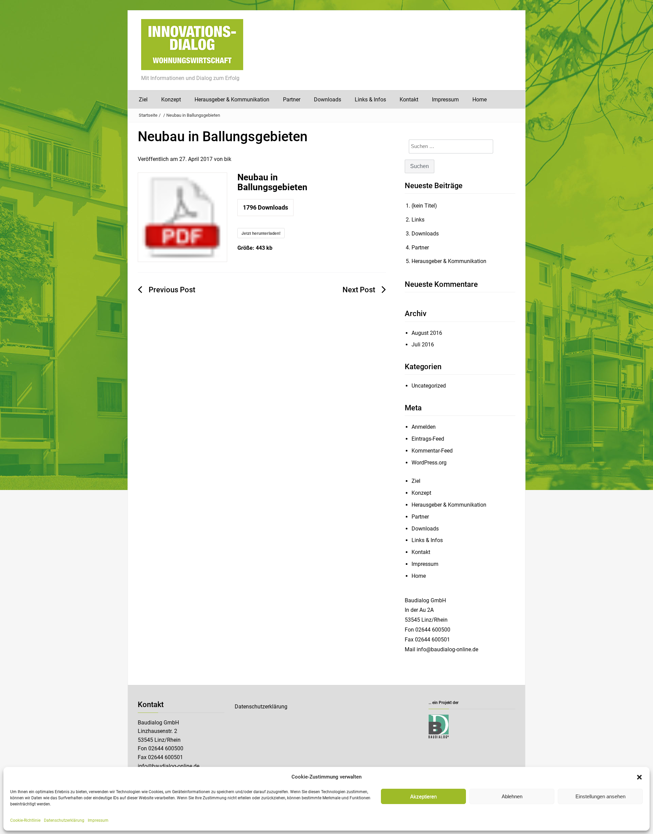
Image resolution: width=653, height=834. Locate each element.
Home (479, 99)
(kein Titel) (424, 205)
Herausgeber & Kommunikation (232, 99)
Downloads (327, 99)
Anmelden (424, 427)
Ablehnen (512, 796)
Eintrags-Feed (428, 439)
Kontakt (409, 99)
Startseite (148, 115)
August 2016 (427, 333)
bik (227, 159)
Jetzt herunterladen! (261, 233)
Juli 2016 (423, 344)
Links (418, 219)
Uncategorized (429, 385)
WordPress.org (429, 462)
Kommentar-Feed (432, 450)
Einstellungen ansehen (600, 796)
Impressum (98, 820)
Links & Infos (370, 99)
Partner (291, 99)
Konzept (171, 99)
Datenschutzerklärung (64, 820)
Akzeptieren (423, 796)
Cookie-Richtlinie (25, 820)
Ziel (143, 99)
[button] (639, 777)
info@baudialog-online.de (168, 766)
